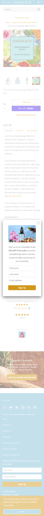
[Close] (38, 222)
